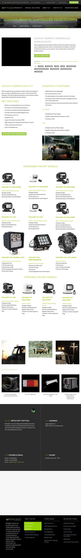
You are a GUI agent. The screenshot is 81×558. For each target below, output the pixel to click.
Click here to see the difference (14, 133)
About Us (46, 8)
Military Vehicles (71, 66)
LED (63, 66)
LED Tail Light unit (30, 394)
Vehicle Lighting (73, 61)
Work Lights (37, 63)
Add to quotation (41, 55)
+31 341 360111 (36, 2)
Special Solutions (32, 8)
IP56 (57, 66)
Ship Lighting (54, 61)
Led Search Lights (45, 61)
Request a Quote (51, 2)
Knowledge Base (71, 8)
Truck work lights (63, 61)
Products (18, 8)
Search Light (38, 71)
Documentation (62, 2)
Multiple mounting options (42, 69)
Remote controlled (66, 69)
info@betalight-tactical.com (16, 462)
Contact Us (57, 8)
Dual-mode (49, 66)
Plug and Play (55, 69)
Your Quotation (73, 2)
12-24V (41, 66)
